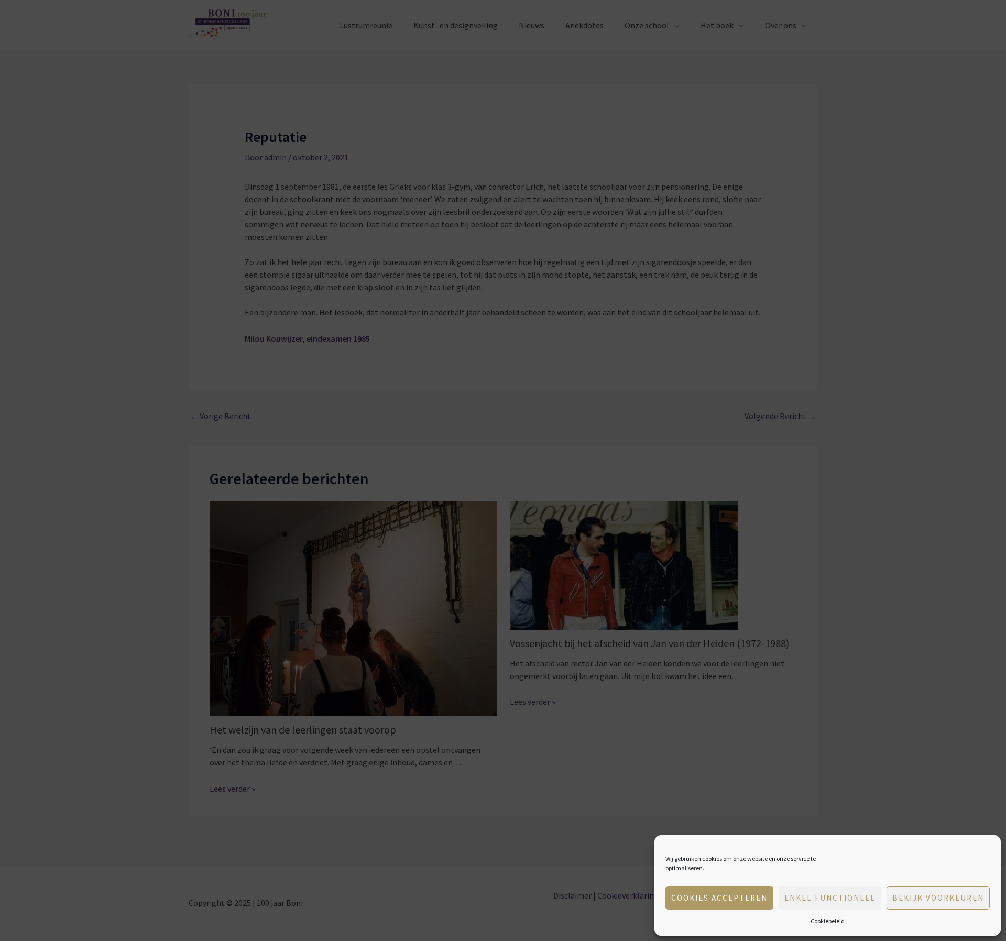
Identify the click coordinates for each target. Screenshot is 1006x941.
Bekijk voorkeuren (938, 898)
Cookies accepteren (719, 898)
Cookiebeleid (828, 921)
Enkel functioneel (830, 898)
